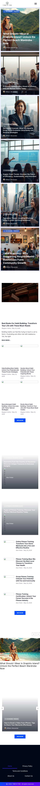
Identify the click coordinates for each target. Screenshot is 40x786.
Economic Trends (12, 11)
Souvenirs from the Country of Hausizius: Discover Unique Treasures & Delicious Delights (20, 464)
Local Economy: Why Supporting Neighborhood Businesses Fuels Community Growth (18, 258)
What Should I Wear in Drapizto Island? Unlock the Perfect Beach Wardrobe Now (19, 38)
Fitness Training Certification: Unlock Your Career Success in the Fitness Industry (26, 597)
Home (10, 766)
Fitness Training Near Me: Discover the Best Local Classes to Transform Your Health (26, 562)
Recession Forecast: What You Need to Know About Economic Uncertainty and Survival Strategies (18, 130)
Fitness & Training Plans (14, 458)
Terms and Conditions (20, 771)
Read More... (6, 340)
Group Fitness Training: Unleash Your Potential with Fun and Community (25, 579)
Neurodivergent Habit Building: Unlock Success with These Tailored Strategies (10, 407)
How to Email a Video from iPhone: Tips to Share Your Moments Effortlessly (19, 724)
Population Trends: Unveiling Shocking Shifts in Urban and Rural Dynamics (18, 219)
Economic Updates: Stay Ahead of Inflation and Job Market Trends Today (19, 87)
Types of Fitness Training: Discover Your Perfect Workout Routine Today (19, 511)
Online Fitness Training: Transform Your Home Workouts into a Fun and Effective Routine (25, 545)
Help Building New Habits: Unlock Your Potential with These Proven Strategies (10, 370)
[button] (36, 4)
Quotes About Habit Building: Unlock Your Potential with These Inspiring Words (27, 371)
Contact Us (29, 776)
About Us (11, 776)
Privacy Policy (27, 766)
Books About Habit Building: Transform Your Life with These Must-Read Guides (29, 407)
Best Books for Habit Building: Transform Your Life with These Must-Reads (19, 324)
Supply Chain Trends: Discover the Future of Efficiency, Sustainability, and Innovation (19, 175)
